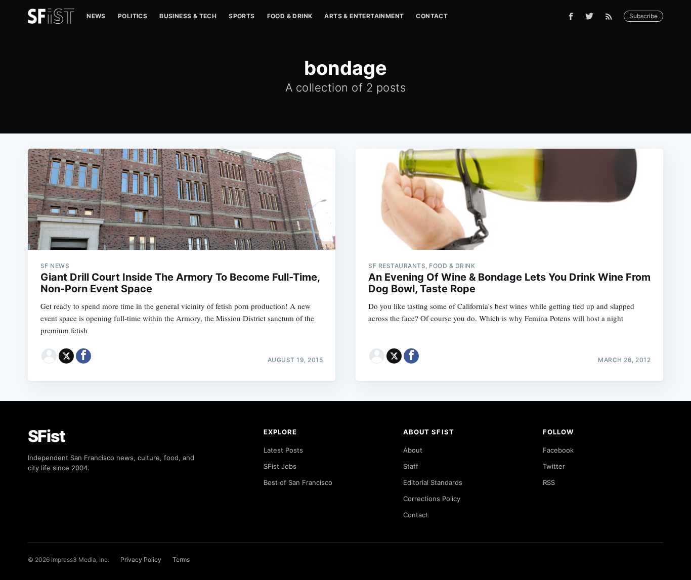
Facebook (558, 450)
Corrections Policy (431, 499)
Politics (132, 16)
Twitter (554, 466)
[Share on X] (66, 356)
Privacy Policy (140, 559)
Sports (241, 16)
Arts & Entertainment (364, 16)
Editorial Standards (432, 482)
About (412, 450)
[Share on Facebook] (83, 356)
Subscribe (643, 16)
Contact (432, 16)
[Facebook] (571, 16)
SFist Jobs (280, 466)
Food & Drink (290, 16)
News (96, 16)
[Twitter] (589, 16)
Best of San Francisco (298, 482)
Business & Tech (188, 16)
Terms (181, 559)
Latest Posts (283, 450)
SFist (46, 436)
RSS (549, 482)
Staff (410, 466)
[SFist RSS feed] (611, 16)
